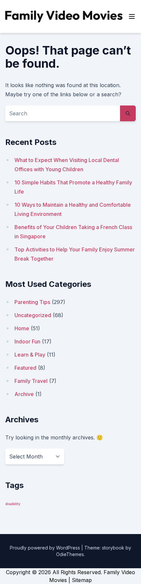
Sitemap (82, 580)
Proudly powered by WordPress (45, 547)
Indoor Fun (27, 341)
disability (12, 504)
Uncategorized (32, 315)
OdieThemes (70, 554)
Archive (24, 394)
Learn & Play (29, 354)
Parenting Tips (32, 302)
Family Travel (31, 381)
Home (21, 328)
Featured (25, 367)
